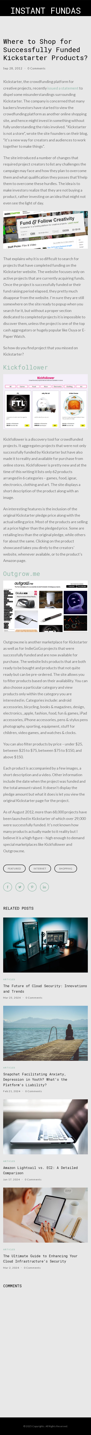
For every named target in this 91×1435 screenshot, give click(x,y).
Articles (9, 979)
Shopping (65, 868)
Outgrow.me (21, 574)
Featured (14, 868)
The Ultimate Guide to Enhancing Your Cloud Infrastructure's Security (40, 1258)
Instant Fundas (45, 10)
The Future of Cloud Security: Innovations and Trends (45, 988)
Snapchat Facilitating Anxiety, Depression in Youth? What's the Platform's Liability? (35, 1079)
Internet (40, 868)
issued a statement (63, 88)
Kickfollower (25, 367)
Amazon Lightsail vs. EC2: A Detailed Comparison (40, 1170)
